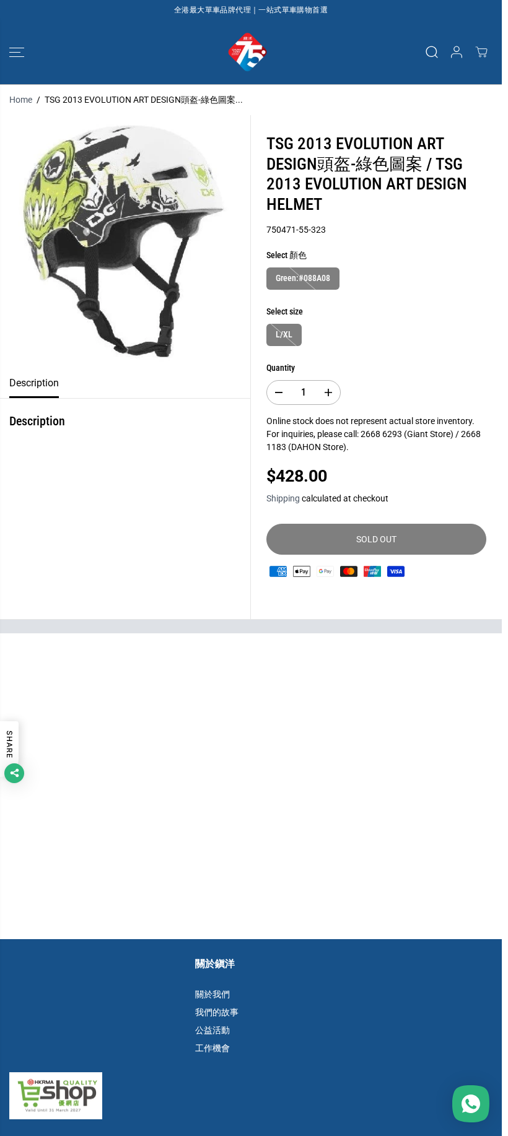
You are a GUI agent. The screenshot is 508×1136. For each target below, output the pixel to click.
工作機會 (212, 1048)
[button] (16, 52)
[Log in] (456, 52)
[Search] (432, 52)
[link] (251, 1095)
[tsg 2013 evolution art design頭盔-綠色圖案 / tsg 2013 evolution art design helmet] (125, 241)
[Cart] (481, 52)
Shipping (283, 498)
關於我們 (212, 994)
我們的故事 (217, 1012)
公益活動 (212, 1030)
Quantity (280, 368)
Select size (284, 311)
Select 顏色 (286, 255)
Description (34, 383)
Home (20, 100)
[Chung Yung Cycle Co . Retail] (248, 52)
